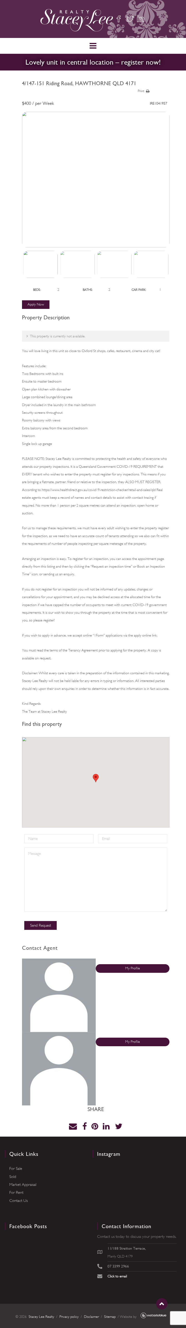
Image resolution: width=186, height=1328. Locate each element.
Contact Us (18, 1200)
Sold (12, 1176)
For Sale (15, 1168)
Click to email (117, 1276)
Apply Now (35, 304)
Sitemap (110, 1317)
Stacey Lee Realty (41, 1317)
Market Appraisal (22, 1184)
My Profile (132, 968)
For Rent (16, 1192)
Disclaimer (91, 1317)
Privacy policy (69, 1317)
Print (141, 91)
